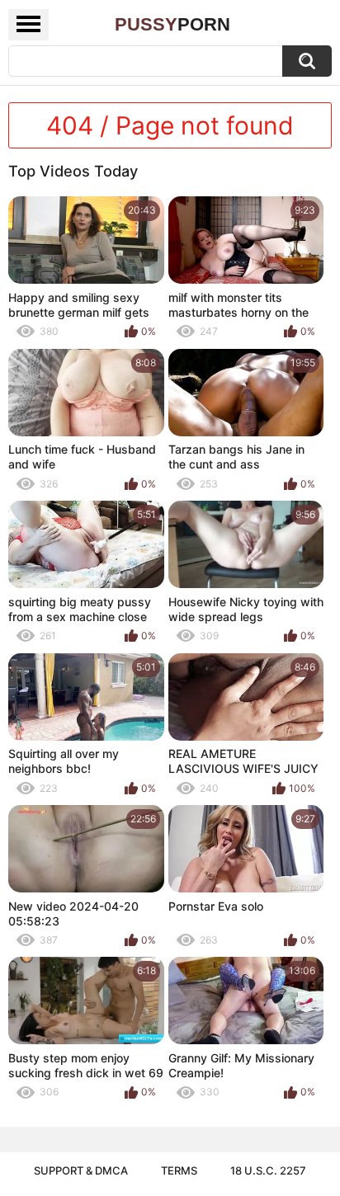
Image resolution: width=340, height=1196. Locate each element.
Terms (179, 1170)
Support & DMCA (81, 1170)
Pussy (172, 24)
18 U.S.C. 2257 (268, 1170)
